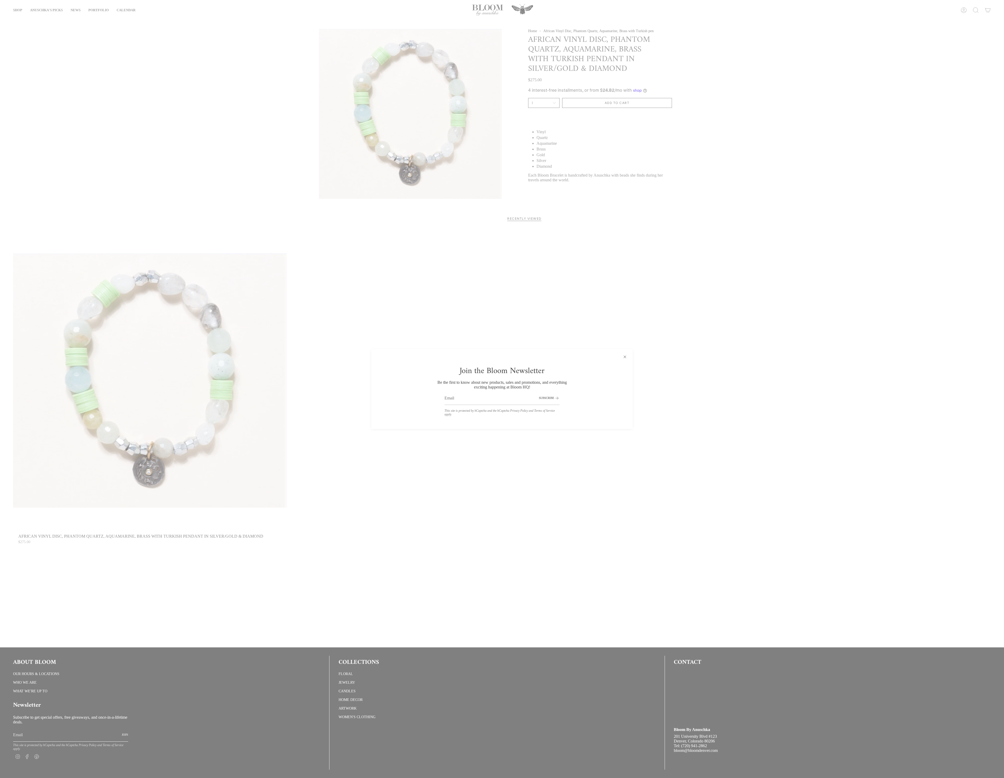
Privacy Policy (519, 411)
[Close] (625, 356)
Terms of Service (544, 411)
